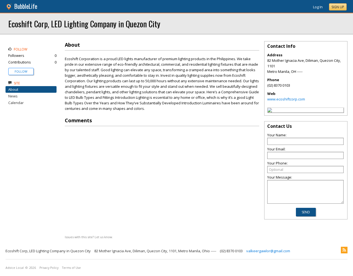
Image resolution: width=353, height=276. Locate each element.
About (13, 89)
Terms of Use (71, 268)
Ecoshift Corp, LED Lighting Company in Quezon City (84, 24)
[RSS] (344, 250)
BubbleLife (25, 6)
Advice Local (15, 268)
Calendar (16, 102)
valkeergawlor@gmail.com (268, 250)
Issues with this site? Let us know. (89, 237)
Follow (21, 71)
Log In (318, 6)
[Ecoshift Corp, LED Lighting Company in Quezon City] (270, 110)
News (13, 96)
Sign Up (337, 7)
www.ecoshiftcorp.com (286, 99)
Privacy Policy (48, 268)
